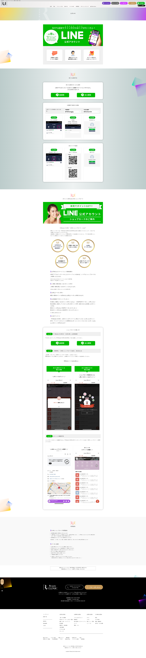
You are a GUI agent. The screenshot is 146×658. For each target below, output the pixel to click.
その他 (44, 625)
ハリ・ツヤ (89, 623)
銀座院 (61, 95)
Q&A (80, 637)
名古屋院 (88, 95)
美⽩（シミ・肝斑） (91, 621)
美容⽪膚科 (45, 623)
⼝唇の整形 (62, 627)
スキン (88, 617)
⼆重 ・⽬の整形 (63, 617)
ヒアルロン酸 (62, 629)
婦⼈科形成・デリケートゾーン (80, 621)
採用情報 (82, 639)
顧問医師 (77, 6)
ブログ (61, 639)
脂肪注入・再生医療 (63, 625)
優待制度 (67, 637)
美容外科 (44, 621)
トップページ (46, 614)
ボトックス (62, 631)
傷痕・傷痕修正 (98, 621)
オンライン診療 (75, 639)
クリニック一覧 (59, 6)
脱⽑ (96, 617)
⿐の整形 (61, 623)
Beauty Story (67, 639)
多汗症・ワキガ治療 (99, 623)
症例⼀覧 (45, 616)
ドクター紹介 (71, 6)
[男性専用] (2, 588)
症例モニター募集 (46, 639)
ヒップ (75, 623)
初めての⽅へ (45, 637)
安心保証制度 (55, 639)
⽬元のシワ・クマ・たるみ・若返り (66, 619)
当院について (60, 637)
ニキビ (88, 619)
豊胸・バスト (76, 625)
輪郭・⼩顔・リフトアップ (65, 621)
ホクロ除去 (97, 619)
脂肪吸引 (75, 619)
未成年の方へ (74, 637)
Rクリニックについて (85, 6)
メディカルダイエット (78, 617)
